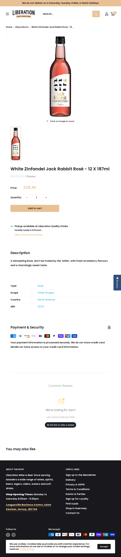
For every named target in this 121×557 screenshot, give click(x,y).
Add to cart (35, 208)
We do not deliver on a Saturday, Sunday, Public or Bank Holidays (60, 3)
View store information (28, 234)
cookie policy (26, 549)
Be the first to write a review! (60, 425)
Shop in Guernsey (76, 508)
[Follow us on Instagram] (14, 535)
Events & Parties (75, 494)
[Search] (96, 14)
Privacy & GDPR (75, 484)
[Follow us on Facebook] (8, 535)
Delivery (71, 480)
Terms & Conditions (78, 489)
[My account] (106, 14)
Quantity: (16, 197)
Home (9, 27)
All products (21, 27)
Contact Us (72, 513)
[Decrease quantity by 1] (27, 197)
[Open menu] (7, 14)
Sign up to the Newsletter (81, 475)
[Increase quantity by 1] (46, 197)
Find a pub (72, 503)
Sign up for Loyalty (77, 498)
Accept (104, 546)
